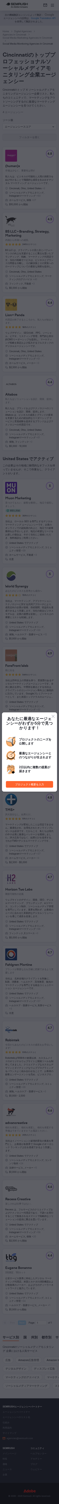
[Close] (53, 716)
